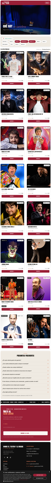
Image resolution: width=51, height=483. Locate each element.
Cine (11, 44)
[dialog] (25, 476)
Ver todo (5, 41)
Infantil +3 (32, 41)
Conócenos (5, 468)
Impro (44, 41)
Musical (23, 44)
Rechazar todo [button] (39, 478)
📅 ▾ (7, 38)
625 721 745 (29, 456)
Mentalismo (24, 41)
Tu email (5, 424)
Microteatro (5, 44)
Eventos (5, 466)
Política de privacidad (23, 479)
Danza (17, 44)
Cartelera (5, 463)
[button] (17, 481)
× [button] (49, 471)
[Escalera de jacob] (6, 3)
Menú (47, 2)
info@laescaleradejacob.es (33, 453)
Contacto (5, 469)
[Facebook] (4, 457)
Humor (11, 41)
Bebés (38, 41)
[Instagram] (7, 457)
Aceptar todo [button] (40, 475)
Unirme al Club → (25, 433)
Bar (4, 465)
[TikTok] (10, 457)
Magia (17, 41)
